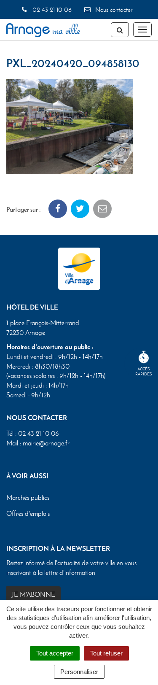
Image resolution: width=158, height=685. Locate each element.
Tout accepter (54, 653)
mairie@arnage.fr (46, 443)
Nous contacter (113, 9)
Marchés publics (27, 498)
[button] (69, 125)
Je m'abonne (33, 595)
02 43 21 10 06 (51, 9)
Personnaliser (79, 671)
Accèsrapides (143, 371)
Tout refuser (106, 653)
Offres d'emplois (28, 514)
